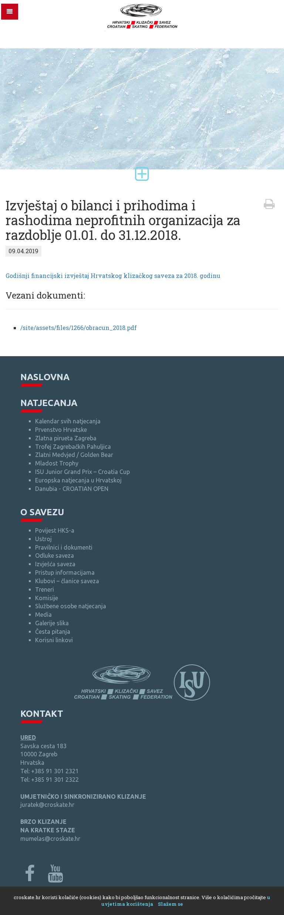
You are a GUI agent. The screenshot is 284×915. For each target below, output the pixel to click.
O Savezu (42, 512)
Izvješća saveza (55, 564)
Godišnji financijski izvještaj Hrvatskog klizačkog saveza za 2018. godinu (113, 275)
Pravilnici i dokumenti (63, 547)
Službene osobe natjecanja (70, 606)
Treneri (44, 589)
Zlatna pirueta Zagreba (66, 438)
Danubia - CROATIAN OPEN (71, 488)
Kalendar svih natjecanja (68, 421)
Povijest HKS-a (54, 530)
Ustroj (43, 539)
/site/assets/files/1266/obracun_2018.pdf (78, 327)
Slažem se (170, 904)
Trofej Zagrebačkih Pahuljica (73, 446)
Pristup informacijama (65, 572)
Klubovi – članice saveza (67, 581)
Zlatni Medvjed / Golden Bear (74, 454)
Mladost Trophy (56, 463)
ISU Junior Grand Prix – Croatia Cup (82, 471)
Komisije (46, 598)
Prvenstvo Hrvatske (61, 429)
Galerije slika (52, 623)
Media (43, 614)
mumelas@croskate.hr (50, 838)
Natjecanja (48, 403)
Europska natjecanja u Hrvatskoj (78, 480)
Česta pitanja (52, 631)
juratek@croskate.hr (47, 804)
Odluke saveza (54, 555)
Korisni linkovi (54, 640)
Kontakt (41, 714)
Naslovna (45, 377)
